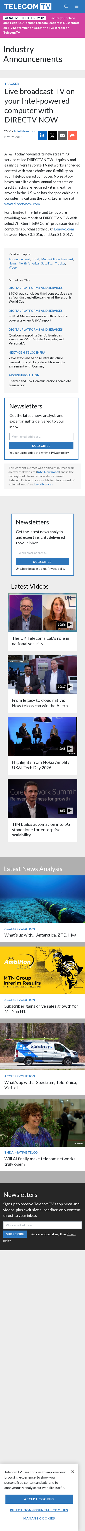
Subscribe (41, 445)
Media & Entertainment (57, 259)
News (13, 263)
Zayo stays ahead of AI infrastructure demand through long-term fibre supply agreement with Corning (37, 362)
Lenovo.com (64, 229)
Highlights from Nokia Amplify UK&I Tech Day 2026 (41, 765)
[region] (39, 1497)
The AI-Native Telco (21, 1152)
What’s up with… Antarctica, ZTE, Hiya (40, 934)
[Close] (73, 1471)
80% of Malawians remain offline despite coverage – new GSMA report (38, 318)
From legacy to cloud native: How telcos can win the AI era (40, 703)
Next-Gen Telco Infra (27, 352)
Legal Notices (43, 484)
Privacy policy (60, 452)
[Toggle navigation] (77, 6)
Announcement (19, 259)
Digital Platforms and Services (36, 287)
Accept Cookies (39, 1499)
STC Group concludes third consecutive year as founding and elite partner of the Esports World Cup (40, 297)
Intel (35, 259)
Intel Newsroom (25, 131)
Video (13, 267)
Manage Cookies (39, 1518)
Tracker (11, 83)
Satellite (47, 263)
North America (29, 263)
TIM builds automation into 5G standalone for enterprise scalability (41, 829)
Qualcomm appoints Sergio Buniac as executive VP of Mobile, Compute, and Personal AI (36, 339)
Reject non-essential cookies (39, 1510)
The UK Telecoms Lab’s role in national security (40, 641)
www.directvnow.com (22, 204)
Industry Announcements (32, 54)
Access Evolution (24, 375)
